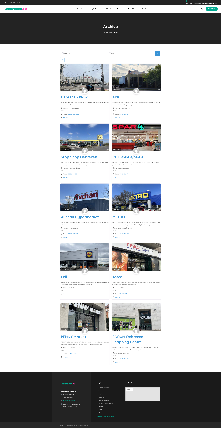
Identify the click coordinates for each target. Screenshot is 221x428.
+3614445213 (72, 354)
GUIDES (24, 2)
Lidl (64, 277)
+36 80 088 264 (124, 114)
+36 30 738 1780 (73, 114)
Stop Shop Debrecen (79, 157)
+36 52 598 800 (124, 359)
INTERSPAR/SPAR (127, 157)
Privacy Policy (101, 417)
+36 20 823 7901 (124, 174)
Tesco (117, 277)
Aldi (115, 97)
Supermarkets (65, 89)
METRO (118, 217)
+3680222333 (123, 294)
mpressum (110, 417)
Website (65, 117)
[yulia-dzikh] (84, 93)
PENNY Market (73, 336)
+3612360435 (72, 174)
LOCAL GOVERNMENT (14, 2)
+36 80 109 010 (72, 234)
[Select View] (62, 59)
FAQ (6, 2)
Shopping (115, 329)
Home (105, 32)
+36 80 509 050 (124, 234)
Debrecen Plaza (74, 97)
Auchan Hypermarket (80, 217)
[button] (202, 9)
